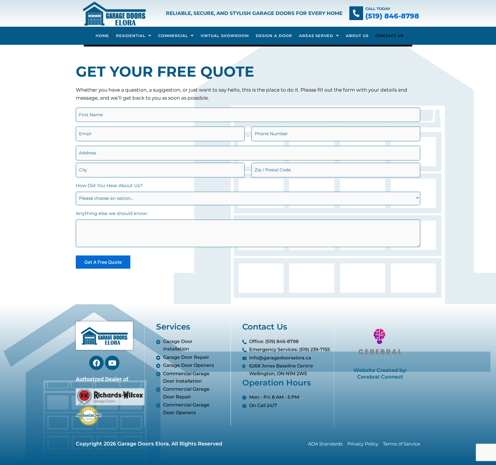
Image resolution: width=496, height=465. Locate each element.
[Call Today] (356, 13)
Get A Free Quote (103, 262)
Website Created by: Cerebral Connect (380, 373)
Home (102, 35)
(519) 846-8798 (392, 16)
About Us (357, 35)
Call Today (377, 8)
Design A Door (274, 35)
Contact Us (389, 35)
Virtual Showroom (225, 35)
